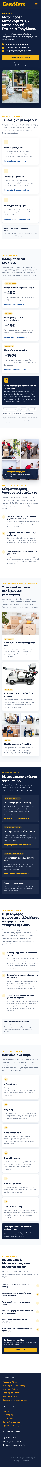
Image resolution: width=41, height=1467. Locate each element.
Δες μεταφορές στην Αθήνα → (15, 337)
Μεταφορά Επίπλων (11, 1389)
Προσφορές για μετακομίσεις (15, 1400)
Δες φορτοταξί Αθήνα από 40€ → (16, 873)
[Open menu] (36, 4)
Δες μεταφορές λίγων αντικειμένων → (19, 845)
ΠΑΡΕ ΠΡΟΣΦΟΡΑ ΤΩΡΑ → (20, 57)
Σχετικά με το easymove (13, 1426)
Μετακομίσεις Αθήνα (11, 1393)
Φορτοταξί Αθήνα (10, 1382)
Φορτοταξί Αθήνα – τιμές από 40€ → (17, 219)
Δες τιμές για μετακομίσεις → (15, 369)
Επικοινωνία (8, 1411)
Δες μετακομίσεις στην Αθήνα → (16, 818)
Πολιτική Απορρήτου (11, 1422)
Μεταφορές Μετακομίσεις (14, 1385)
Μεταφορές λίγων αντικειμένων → (17, 190)
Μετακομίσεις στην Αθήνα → (15, 161)
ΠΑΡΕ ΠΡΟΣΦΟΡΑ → (20, 1350)
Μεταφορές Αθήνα (10, 1396)
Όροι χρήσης (8, 1418)
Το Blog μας (8, 1415)
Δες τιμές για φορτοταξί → (14, 304)
